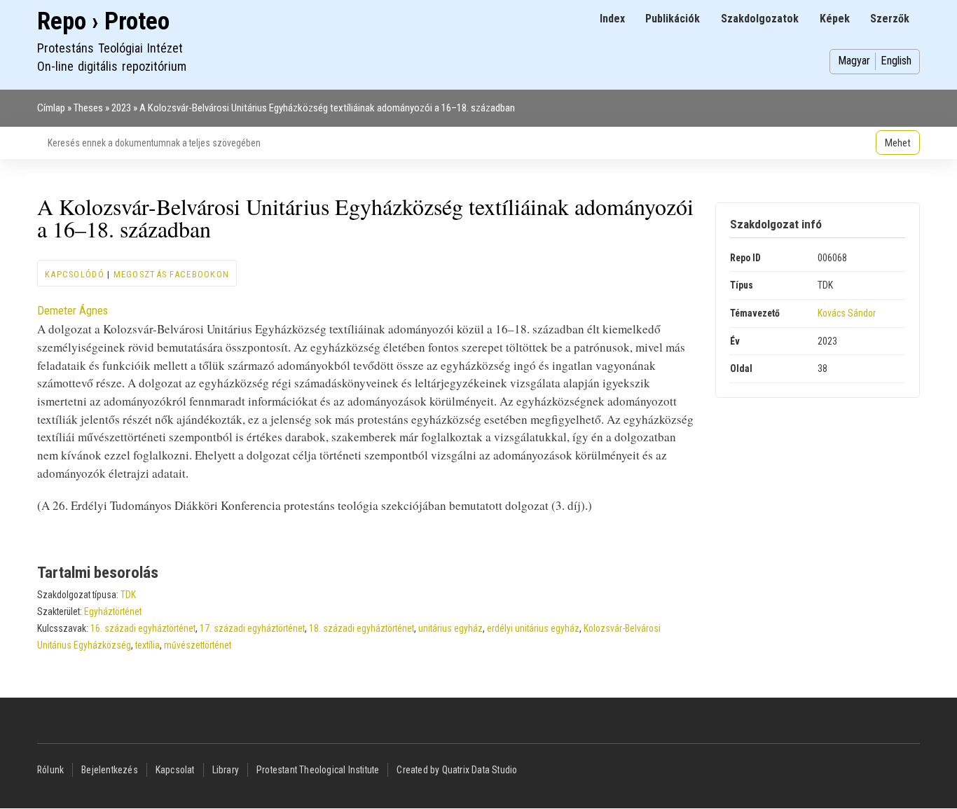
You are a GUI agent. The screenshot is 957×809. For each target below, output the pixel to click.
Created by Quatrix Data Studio (457, 769)
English (896, 60)
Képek (835, 18)
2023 (121, 108)
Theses (88, 108)
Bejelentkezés (109, 769)
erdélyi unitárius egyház (533, 628)
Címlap (51, 108)
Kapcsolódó (74, 274)
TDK (128, 594)
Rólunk (50, 769)
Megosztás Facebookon (171, 274)
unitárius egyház (450, 628)
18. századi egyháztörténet (361, 628)
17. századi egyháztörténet (252, 628)
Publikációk (672, 18)
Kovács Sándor (847, 313)
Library (225, 769)
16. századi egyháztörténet (142, 628)
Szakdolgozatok (760, 18)
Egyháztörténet (113, 611)
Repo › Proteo (103, 21)
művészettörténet (197, 645)
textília (147, 645)
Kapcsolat (175, 769)
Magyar (854, 60)
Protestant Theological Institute (317, 769)
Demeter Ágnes (72, 310)
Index (612, 18)
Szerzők (889, 18)
